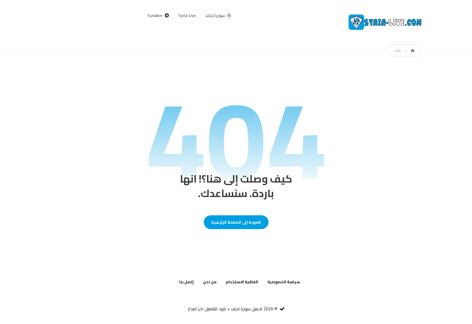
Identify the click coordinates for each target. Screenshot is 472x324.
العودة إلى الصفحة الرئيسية (236, 222)
